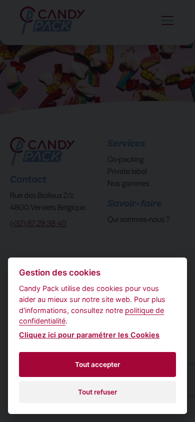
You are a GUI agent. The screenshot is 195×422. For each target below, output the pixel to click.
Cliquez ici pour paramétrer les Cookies (89, 334)
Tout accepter (97, 364)
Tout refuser (97, 392)
